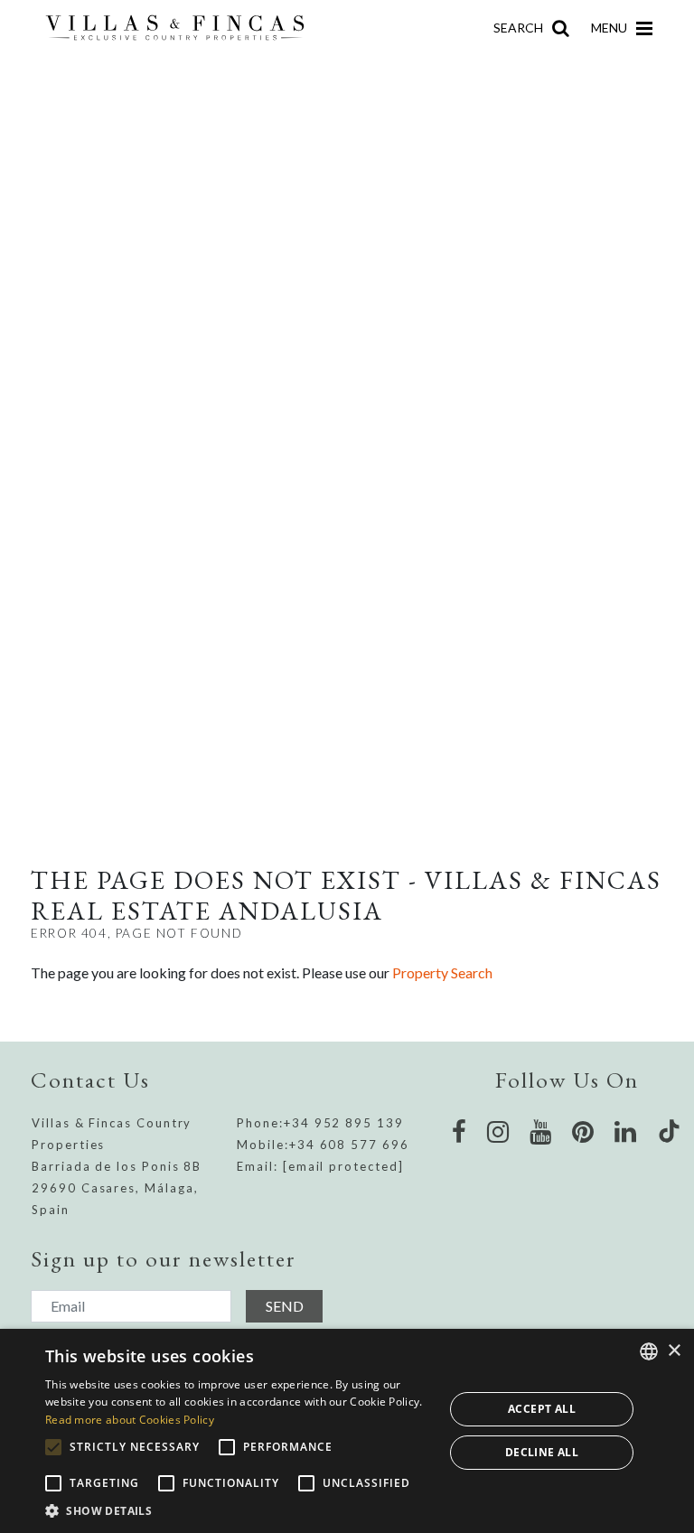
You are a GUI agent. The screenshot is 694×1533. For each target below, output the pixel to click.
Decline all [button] (541, 1452)
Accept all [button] (542, 1408)
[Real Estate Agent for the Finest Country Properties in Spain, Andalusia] (182, 28)
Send (285, 1305)
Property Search (442, 972)
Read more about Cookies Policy (129, 1419)
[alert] (347, 1431)
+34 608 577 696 (349, 1144)
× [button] (673, 1351)
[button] (238, 1510)
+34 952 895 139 (344, 1123)
